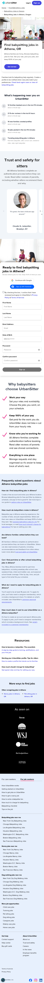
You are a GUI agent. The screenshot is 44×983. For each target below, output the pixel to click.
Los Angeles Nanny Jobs (12, 856)
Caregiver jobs (8, 921)
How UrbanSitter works (10, 786)
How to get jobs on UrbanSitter (13, 792)
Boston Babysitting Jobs (12, 838)
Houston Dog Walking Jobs (13, 888)
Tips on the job (7, 809)
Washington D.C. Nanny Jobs (14, 863)
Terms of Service (17, 298)
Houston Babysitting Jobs (12, 831)
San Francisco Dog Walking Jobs (15, 899)
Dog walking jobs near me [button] (12, 875)
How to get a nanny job (10, 796)
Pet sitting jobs (8, 914)
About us (26, 939)
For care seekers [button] (9, 779)
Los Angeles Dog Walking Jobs (14, 885)
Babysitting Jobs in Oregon (14, 11)
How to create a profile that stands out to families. (20, 661)
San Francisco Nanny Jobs (13, 870)
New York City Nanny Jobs (13, 850)
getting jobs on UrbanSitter (21, 502)
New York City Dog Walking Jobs (15, 878)
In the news (27, 950)
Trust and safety (29, 943)
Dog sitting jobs (9, 917)
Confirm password (10, 357)
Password (6, 346)
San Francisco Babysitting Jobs (14, 841)
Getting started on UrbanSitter (13, 789)
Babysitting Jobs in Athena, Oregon (17, 15)
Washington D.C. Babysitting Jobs (15, 834)
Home (4, 8)
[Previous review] (4, 211)
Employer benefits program (29, 954)
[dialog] (3, 980)
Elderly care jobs (9, 924)
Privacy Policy (6, 972)
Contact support (8, 939)
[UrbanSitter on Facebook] (30, 980)
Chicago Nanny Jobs (10, 853)
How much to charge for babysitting (15, 803)
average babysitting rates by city (25, 522)
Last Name (7, 313)
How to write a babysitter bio (12, 799)
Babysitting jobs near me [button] (11, 817)
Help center (6, 943)
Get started (12, 67)
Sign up (37, 3)
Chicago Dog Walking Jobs (13, 882)
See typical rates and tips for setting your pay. (18, 670)
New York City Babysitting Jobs (14, 821)
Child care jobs (8, 907)
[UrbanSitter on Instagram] (35, 980)
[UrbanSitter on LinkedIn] (40, 980)
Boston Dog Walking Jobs (12, 895)
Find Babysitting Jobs (17, 8)
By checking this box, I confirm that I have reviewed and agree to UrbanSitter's (21, 295)
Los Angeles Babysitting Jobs (14, 828)
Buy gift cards (7, 946)
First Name (7, 303)
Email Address (8, 324)
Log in (28, 3)
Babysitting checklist (9, 806)
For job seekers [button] (27, 779)
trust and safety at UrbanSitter (26, 552)
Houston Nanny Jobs (10, 860)
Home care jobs (9, 927)
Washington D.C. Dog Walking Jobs (16, 892)
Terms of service (7, 969)
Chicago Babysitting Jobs (12, 824)
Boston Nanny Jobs (10, 866)
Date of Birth (7, 335)
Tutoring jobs (8, 910)
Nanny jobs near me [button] (9, 846)
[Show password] (39, 350)
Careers (26, 946)
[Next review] (40, 211)
